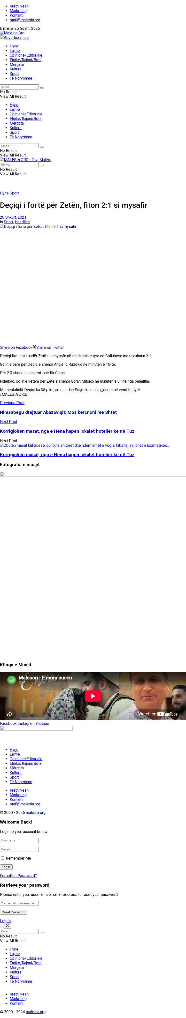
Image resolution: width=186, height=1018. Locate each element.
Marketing (18, 10)
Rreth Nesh (19, 6)
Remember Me (18, 858)
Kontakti (16, 15)
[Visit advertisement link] (14, 37)
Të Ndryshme (21, 78)
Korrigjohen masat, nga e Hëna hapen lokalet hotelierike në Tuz (67, 454)
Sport (14, 73)
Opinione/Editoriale (26, 55)
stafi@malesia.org (25, 20)
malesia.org (36, 812)
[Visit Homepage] (12, 33)
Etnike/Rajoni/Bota (25, 60)
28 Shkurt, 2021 (13, 217)
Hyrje (14, 46)
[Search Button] (42, 88)
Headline (22, 222)
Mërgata (17, 64)
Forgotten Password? (18, 875)
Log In (5, 921)
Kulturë (16, 69)
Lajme (15, 50)
